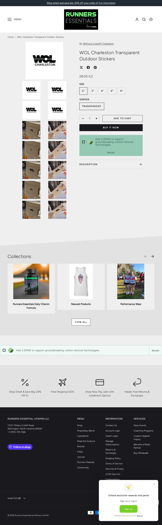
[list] (45, 131)
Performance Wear (130, 304)
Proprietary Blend (85, 430)
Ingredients (83, 436)
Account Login (113, 430)
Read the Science (86, 441)
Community (83, 467)
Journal (80, 457)
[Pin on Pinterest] (95, 67)
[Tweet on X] (81, 67)
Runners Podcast (85, 462)
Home (11, 37)
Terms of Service (114, 463)
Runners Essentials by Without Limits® (32, 515)
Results (81, 446)
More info (111, 152)
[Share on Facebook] (88, 67)
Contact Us (111, 425)
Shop (79, 425)
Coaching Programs (143, 430)
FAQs (80, 451)
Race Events (140, 425)
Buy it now (111, 127)
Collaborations (113, 479)
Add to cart (122, 118)
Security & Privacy (115, 468)
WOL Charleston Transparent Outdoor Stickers (40, 37)
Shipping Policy (113, 458)
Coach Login (112, 436)
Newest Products (81, 304)
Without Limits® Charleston (98, 43)
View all (81, 322)
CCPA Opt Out (113, 474)
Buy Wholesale (141, 453)
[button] (143, 19)
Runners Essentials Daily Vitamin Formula (31, 306)
